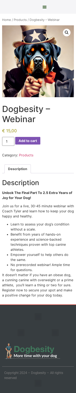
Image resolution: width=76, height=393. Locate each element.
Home (6, 20)
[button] (44, 7)
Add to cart (28, 141)
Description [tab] (17, 169)
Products (20, 20)
